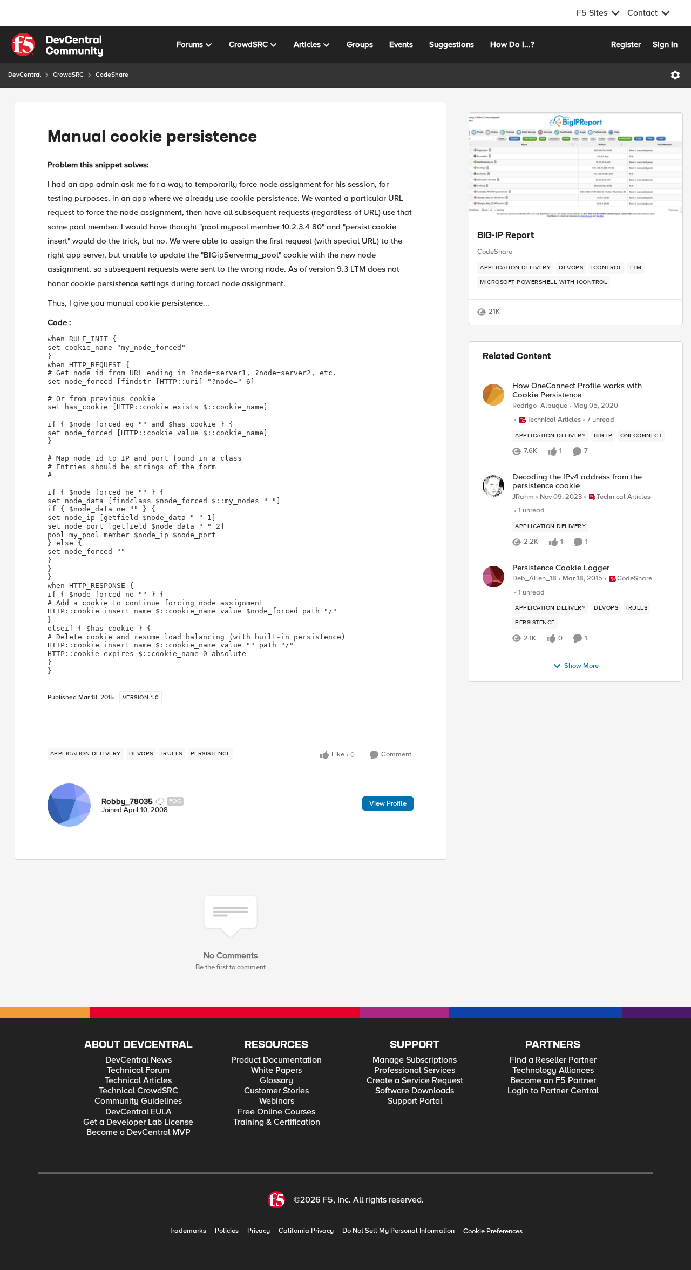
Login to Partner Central (553, 1091)
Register (626, 44)
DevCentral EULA (138, 1112)
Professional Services (414, 1070)
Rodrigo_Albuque (539, 406)
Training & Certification (276, 1122)
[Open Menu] (675, 75)
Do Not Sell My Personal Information (398, 1231)
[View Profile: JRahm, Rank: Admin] (493, 486)
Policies (227, 1231)
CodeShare (112, 75)
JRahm (523, 497)
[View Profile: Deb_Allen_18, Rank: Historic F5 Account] (493, 576)
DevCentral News (138, 1060)
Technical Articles (138, 1081)
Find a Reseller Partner (553, 1060)
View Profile (388, 803)
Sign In (665, 44)
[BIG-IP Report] (575, 167)
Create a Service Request (415, 1081)
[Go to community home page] (57, 45)
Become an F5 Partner (553, 1081)
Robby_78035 (127, 801)
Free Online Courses (276, 1112)
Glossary (276, 1081)
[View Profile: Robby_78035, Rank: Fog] (69, 805)
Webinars (276, 1101)
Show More (581, 666)
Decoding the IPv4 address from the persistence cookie (577, 481)
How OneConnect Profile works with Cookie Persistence (577, 390)
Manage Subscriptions (414, 1060)
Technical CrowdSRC (138, 1091)
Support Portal (415, 1101)
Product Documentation (276, 1060)
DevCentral (24, 75)
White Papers (276, 1070)
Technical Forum (138, 1070)
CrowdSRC (68, 75)
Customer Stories (276, 1091)
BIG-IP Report (505, 236)
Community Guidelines (138, 1101)
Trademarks (187, 1231)
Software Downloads (414, 1091)
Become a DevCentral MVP (138, 1132)
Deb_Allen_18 (534, 579)
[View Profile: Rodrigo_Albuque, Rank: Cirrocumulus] (493, 395)
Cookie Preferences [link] (493, 1231)
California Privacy (306, 1231)
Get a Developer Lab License (138, 1122)
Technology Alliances (553, 1070)
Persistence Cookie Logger (560, 567)
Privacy (258, 1231)
